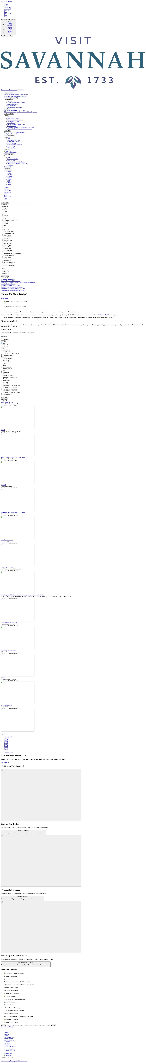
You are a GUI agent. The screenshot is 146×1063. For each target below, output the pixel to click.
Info (5, 213)
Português (9, 25)
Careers (6, 1035)
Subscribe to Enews (9, 1050)
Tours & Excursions (9, 262)
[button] (16, 102)
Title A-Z (6, 272)
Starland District (7, 384)
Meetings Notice (8, 1038)
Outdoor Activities (9, 255)
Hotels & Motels (8, 250)
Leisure (6, 4)
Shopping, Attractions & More (11, 353)
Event (5, 211)
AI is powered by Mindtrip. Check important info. (14, 1061)
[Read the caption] (5, 303)
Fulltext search (4, 204)
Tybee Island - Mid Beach (10, 387)
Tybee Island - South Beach (10, 390)
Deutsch (10, 23)
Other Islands (6, 380)
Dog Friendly (7, 235)
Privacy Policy (8, 1044)
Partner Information (9, 1037)
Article (6, 208)
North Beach (6, 379)
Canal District (6, 360)
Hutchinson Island (7, 368)
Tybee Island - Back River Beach (11, 385)
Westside (5, 396)
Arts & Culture (8, 230)
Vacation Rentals (8, 264)
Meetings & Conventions (10, 252)
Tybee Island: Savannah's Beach (11, 392)
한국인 (10, 32)
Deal (5, 210)
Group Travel (7, 7)
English (10, 22)
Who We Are (7, 1034)
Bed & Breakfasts (9, 231)
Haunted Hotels (8, 247)
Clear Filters (4, 399)
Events (6, 238)
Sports (5, 12)
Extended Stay (8, 240)
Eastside (5, 363)
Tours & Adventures (8, 355)
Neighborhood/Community (11, 220)
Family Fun (7, 242)
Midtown (5, 374)
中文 (10, 29)
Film (5, 16)
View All (9, 101)
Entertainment (7, 236)
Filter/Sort (4, 336)
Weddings (6, 10)
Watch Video (4, 298)
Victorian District (7, 394)
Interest (6, 215)
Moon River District (8, 375)
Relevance (7, 270)
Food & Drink (8, 243)
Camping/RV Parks (9, 233)
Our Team (6, 1043)
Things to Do (7, 260)
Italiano (10, 28)
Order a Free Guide (9, 1049)
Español (10, 24)
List (5, 218)
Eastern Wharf (6, 362)
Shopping (6, 258)
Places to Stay (7, 257)
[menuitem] (10, 22)
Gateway (5, 365)
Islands (4, 370)
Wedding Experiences (10, 265)
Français (10, 27)
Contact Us (7, 1032)
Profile (6, 223)
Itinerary (6, 216)
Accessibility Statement (10, 1046)
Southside (5, 382)
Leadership (7, 1041)
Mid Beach (6, 372)
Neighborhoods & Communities (12, 253)
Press (5, 15)
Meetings (6, 6)
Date (4, 343)
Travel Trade (7, 13)
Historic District (104, 315)
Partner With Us (5, 762)
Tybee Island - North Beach (10, 389)
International (7, 9)
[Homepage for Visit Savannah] (7, 1027)
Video (5, 225)
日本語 (10, 31)
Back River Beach (8, 358)
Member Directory (9, 1040)
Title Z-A (6, 273)
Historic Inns (7, 248)
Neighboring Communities (10, 377)
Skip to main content (6, 1)
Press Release (7, 222)
